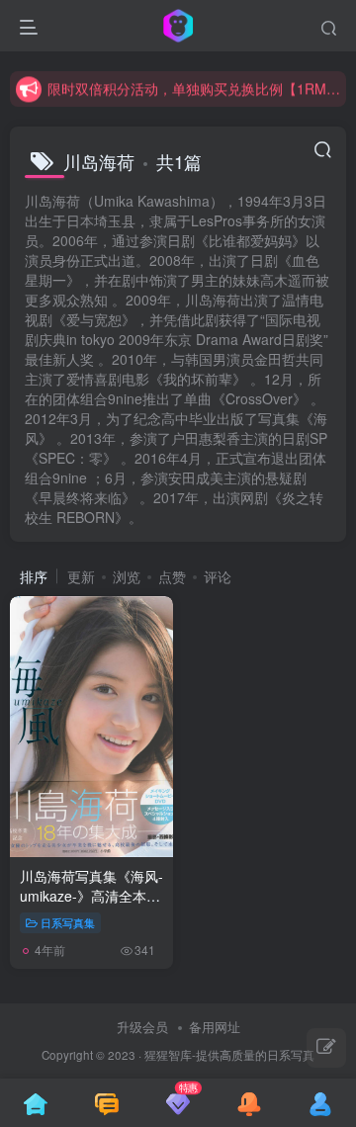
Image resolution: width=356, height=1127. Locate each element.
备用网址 (214, 1026)
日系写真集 (68, 922)
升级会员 (142, 1026)
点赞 (172, 576)
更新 (81, 576)
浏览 (126, 576)
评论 (217, 576)
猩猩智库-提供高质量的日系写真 (229, 1055)
